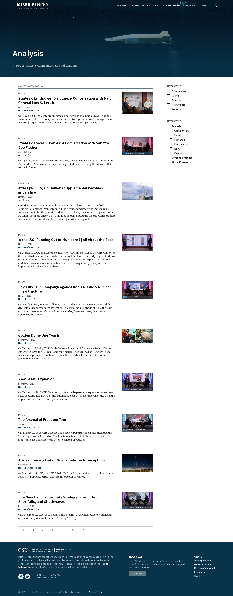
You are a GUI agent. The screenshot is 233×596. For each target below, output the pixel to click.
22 (72, 530)
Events (21, 93)
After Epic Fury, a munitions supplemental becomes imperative (60, 190)
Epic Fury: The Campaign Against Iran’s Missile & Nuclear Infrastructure (64, 289)
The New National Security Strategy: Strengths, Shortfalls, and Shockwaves (57, 499)
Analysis (121, 5)
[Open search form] (215, 5)
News (177, 148)
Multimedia (178, 104)
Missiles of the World (167, 5)
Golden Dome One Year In (39, 335)
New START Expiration (36, 379)
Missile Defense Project (29, 110)
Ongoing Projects (202, 560)
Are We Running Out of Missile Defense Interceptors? (61, 460)
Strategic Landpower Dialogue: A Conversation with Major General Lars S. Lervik (65, 100)
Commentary (24, 183)
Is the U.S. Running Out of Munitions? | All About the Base (65, 239)
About (205, 5)
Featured (177, 100)
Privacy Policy (95, 592)
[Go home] (34, 6)
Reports (176, 109)
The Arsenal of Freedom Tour (42, 419)
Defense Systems (140, 5)
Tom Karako (23, 200)
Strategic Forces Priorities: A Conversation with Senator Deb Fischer (63, 145)
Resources (191, 5)
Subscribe (137, 573)
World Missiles (180, 162)
